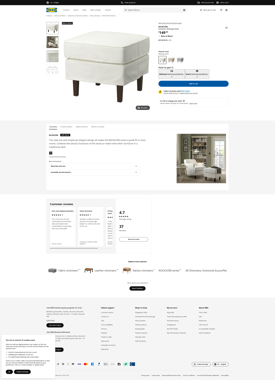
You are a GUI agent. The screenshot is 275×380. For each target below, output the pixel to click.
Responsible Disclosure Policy (171, 375)
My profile (170, 312)
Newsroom (203, 321)
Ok (9, 372)
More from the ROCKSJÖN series (170, 23)
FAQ (102, 321)
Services (104, 329)
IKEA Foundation (205, 333)
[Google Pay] (112, 364)
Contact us (105, 317)
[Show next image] (147, 67)
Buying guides (140, 329)
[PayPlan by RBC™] (132, 364)
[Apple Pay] (105, 364)
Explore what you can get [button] (189, 93)
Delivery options (141, 325)
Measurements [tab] (82, 127)
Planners (104, 333)
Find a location (140, 321)
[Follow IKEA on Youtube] (73, 364)
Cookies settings (22, 372)
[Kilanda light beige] (171, 60)
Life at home (203, 325)
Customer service (107, 312)
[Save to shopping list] (226, 28)
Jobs (200, 317)
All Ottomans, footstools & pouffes (206, 270)
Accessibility (225, 375)
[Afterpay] (125, 364)
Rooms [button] (76, 10)
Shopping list (171, 325)
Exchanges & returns (108, 345)
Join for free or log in (171, 93)
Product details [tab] (66, 127)
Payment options (141, 333)
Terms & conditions (189, 375)
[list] (81, 227)
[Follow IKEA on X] (68, 364)
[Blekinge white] (162, 60)
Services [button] (108, 10)
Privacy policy (145, 375)
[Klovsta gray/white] (180, 60)
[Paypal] (99, 364)
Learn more (50, 320)
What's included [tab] (97, 127)
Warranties (105, 349)
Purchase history (173, 321)
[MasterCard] (86, 364)
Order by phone (140, 341)
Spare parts (105, 341)
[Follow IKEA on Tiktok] (58, 364)
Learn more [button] (193, 103)
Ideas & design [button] (95, 10)
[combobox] (153, 10)
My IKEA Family (172, 329)
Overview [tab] (53, 127)
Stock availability (107, 325)
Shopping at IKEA (141, 312)
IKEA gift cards (140, 337)
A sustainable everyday (207, 329)
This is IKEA (203, 312)
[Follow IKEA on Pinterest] (63, 364)
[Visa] (79, 364)
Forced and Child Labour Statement (208, 375)
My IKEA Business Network (176, 333)
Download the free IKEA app (145, 317)
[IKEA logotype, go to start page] (51, 10)
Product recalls (106, 337)
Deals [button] (84, 10)
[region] (107, 67)
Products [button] (66, 10)
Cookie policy (156, 375)
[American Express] (92, 364)
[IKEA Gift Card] (119, 364)
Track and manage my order (177, 317)
